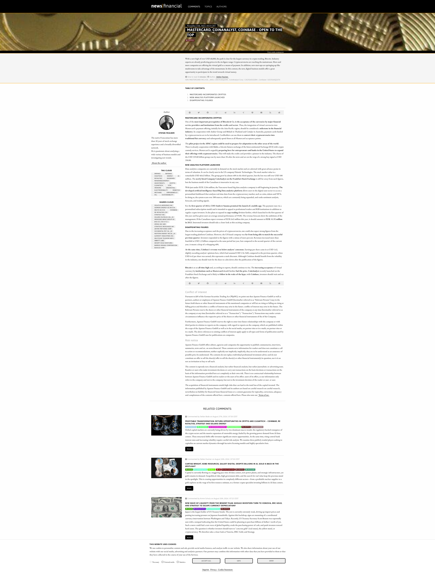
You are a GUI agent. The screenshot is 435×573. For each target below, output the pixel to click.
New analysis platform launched (207, 97)
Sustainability (167, 195)
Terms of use (264, 395)
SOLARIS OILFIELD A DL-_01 (164, 217)
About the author (159, 162)
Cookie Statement (225, 569)
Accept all (206, 561)
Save (239, 561)
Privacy (213, 569)
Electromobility (161, 190)
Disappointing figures (201, 100)
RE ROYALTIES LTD (160, 212)
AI (178, 176)
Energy (170, 176)
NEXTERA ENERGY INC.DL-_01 (164, 233)
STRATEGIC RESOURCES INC (164, 226)
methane (158, 192)
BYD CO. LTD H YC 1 (161, 222)
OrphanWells (171, 192)
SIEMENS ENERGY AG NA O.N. (164, 207)
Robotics (176, 190)
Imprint (205, 569)
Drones (157, 173)
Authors (221, 6)
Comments (194, 6)
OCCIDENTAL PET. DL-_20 (163, 231)
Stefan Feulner (222, 77)
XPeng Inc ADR (160, 224)
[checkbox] (151, 562)
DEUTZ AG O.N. (159, 210)
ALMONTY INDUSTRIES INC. (164, 236)
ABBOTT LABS (159, 240)
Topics (208, 6)
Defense (168, 173)
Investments (159, 183)
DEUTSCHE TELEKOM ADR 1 (164, 238)
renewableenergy (161, 181)
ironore (157, 188)
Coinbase (173, 210)
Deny (271, 561)
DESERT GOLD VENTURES (163, 243)
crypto (172, 183)
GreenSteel (170, 188)
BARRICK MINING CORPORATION (165, 245)
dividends (171, 178)
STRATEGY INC (159, 215)
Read (189, 449)
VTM (169, 185)
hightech (158, 176)
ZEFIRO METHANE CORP (163, 229)
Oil (155, 195)
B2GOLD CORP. (159, 248)
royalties (158, 178)
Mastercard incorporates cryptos (208, 94)
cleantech (158, 185)
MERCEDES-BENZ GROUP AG (164, 219)
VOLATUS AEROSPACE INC (163, 205)
